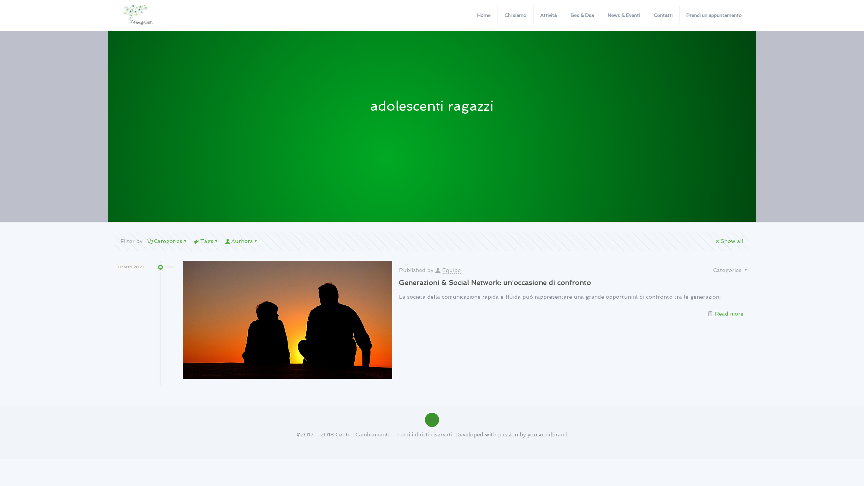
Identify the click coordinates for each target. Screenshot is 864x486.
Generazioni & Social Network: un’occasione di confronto (495, 282)
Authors (242, 241)
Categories (168, 241)
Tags (206, 241)
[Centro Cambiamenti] (138, 15)
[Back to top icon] (432, 420)
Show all (732, 241)
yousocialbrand (548, 434)
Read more (729, 313)
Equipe (451, 270)
